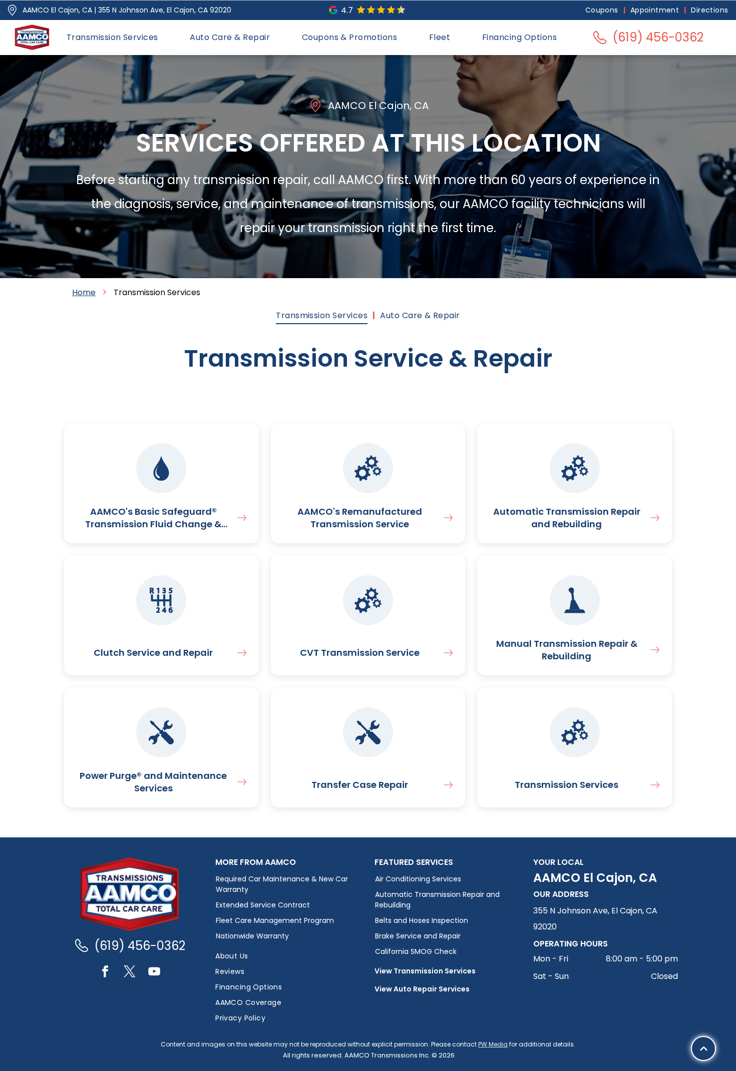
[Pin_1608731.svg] (12, 10)
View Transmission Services (425, 971)
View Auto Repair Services (422, 989)
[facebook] (105, 972)
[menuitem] (602, 10)
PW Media (493, 1044)
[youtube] (154, 972)
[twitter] (130, 972)
